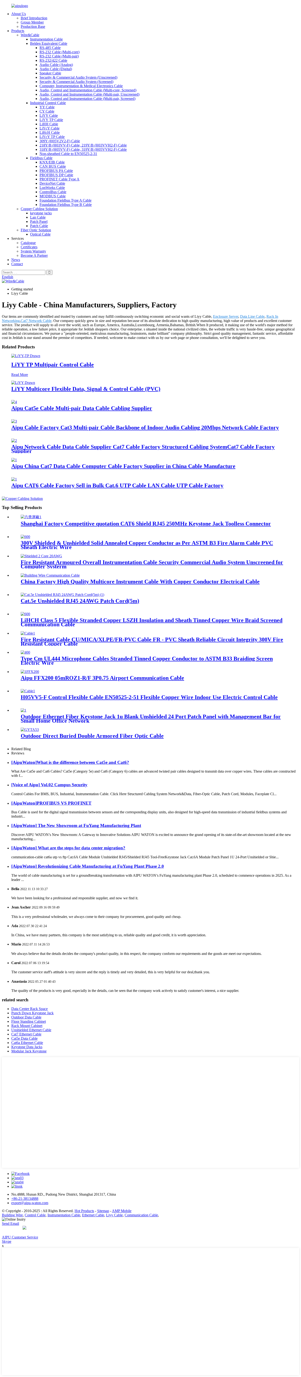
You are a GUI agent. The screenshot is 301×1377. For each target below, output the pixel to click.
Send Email (10, 1224)
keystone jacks (41, 213)
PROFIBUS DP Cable (56, 175)
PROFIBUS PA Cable (56, 171)
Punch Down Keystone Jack (32, 1013)
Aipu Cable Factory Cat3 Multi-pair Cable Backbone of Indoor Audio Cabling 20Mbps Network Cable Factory (145, 427)
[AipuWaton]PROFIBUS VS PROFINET (51, 803)
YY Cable (47, 107)
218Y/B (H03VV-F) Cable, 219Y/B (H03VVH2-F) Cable (83, 145)
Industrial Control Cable (48, 103)
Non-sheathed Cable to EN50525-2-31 (68, 154)
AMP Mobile (121, 1211)
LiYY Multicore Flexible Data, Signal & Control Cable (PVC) (85, 389)
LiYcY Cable (49, 128)
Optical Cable (40, 234)
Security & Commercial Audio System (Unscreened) (78, 77)
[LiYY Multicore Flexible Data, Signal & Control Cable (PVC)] (23, 383)
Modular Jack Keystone (29, 1051)
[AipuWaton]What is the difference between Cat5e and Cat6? (70, 762)
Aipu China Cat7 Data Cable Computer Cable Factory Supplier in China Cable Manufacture (123, 466)
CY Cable (47, 111)
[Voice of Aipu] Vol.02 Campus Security (49, 784)
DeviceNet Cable (52, 183)
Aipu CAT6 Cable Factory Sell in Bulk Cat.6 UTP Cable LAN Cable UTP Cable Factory (117, 485)
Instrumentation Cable (46, 39)
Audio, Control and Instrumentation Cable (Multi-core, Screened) (88, 90)
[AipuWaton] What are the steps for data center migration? (68, 847)
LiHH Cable (49, 124)
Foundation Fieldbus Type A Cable (65, 200)
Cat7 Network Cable (36, 321)
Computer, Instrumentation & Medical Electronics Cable (81, 86)
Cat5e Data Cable (24, 1038)
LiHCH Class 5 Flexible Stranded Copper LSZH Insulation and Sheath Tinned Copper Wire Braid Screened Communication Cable (151, 622)
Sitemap (103, 1211)
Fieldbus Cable (41, 158)
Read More (19, 375)
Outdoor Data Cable (26, 1017)
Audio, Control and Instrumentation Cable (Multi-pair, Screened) (87, 99)
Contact (17, 264)
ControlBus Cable (53, 192)
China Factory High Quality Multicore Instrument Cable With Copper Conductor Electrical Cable (140, 582)
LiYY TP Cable (51, 120)
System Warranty (33, 251)
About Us (18, 14)
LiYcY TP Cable (52, 137)
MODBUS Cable (53, 196)
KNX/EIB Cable (52, 162)
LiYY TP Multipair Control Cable (52, 365)
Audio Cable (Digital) (56, 69)
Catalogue (28, 243)
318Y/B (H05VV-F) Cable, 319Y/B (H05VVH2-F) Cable (83, 149)
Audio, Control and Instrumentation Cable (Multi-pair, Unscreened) (89, 94)
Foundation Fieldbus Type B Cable (66, 205)
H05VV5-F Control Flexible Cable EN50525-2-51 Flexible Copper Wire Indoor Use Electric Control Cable (149, 697)
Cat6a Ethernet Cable (27, 1043)
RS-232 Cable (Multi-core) (59, 52)
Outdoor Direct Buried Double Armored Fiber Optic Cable (92, 736)
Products (17, 31)
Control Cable (35, 1215)
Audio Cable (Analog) (56, 65)
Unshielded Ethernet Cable (31, 1030)
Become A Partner (34, 255)
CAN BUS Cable (53, 166)
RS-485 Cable (50, 48)
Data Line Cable (252, 316)
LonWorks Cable (52, 188)
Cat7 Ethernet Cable (26, 1034)
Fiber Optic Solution (36, 230)
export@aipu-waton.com (29, 1203)
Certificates (29, 247)
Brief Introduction (34, 18)
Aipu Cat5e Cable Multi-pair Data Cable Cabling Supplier (81, 408)
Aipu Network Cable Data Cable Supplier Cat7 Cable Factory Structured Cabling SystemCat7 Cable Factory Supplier (143, 449)
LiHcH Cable (50, 132)
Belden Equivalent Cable (48, 43)
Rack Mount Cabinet (26, 1026)
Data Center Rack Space (29, 1009)
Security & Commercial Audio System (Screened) (76, 82)
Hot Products (84, 1211)
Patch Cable (39, 226)
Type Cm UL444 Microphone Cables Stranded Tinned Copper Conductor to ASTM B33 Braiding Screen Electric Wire (147, 661)
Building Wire (12, 1215)
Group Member (32, 22)
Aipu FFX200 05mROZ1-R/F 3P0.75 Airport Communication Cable (102, 678)
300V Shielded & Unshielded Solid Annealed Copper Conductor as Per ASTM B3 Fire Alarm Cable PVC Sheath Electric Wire (147, 545)
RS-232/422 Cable (53, 60)
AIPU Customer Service (20, 1237)
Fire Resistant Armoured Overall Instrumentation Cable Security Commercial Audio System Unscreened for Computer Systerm (152, 564)
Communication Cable (141, 1215)
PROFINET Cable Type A (59, 179)
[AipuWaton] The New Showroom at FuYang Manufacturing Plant (76, 825)
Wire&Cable (30, 35)
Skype (6, 1241)
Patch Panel (39, 222)
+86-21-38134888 (24, 1199)
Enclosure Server (225, 316)
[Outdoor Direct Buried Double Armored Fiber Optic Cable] (30, 730)
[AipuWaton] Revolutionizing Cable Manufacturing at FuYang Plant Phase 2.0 (87, 866)
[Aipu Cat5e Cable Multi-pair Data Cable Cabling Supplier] (14, 402)
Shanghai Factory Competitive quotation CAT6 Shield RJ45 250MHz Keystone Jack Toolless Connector (146, 524)
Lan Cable (38, 217)
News (15, 260)
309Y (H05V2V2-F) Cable (60, 141)
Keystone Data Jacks (26, 1047)
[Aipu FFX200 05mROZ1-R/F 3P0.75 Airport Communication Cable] (30, 672)
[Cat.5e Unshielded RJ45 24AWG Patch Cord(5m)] (62, 595)
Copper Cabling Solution (39, 209)
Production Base (33, 26)
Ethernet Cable (93, 1215)
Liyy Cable (114, 1215)
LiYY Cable (49, 116)
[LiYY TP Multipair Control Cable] (25, 356)
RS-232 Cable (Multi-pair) (59, 56)
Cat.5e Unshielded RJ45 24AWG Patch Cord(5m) (80, 601)
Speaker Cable (50, 73)
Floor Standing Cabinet (28, 1021)
